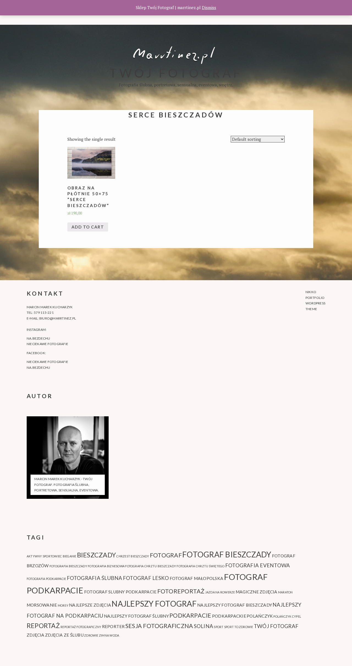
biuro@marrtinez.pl (57, 318)
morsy (63, 605)
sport (218, 627)
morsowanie (42, 604)
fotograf (166, 555)
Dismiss (209, 7)
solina (203, 626)
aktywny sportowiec (44, 556)
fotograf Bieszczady (226, 554)
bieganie (69, 556)
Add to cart (88, 226)
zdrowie (91, 635)
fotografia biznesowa (106, 566)
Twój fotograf (176, 72)
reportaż (43, 625)
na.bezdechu (38, 338)
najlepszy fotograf (154, 603)
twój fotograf (276, 626)
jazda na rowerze (220, 592)
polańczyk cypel (287, 616)
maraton (285, 592)
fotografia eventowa (257, 565)
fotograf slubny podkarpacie (120, 591)
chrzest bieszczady (132, 556)
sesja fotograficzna (159, 625)
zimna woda (109, 635)
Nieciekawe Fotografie (47, 362)
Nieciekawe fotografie (47, 344)
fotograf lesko (146, 578)
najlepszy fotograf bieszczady (234, 604)
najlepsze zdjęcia (90, 604)
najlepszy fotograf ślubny (136, 615)
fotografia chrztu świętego (200, 566)
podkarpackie (229, 615)
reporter (113, 626)
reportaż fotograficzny (81, 627)
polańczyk (260, 615)
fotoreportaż (181, 591)
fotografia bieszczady (68, 566)
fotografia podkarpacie (46, 578)
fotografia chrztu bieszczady (150, 566)
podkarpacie (190, 615)
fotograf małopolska (197, 578)
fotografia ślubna (94, 578)
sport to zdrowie (238, 627)
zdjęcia (36, 634)
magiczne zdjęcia (256, 591)
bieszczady (96, 555)
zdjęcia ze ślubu (64, 634)
